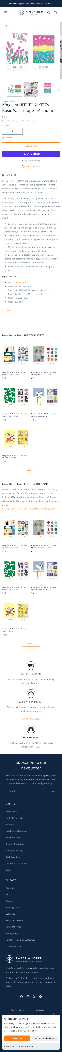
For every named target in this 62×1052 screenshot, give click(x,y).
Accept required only (44, 1038)
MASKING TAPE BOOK (44, 508)
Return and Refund (15, 920)
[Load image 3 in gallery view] (47, 89)
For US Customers (14, 946)
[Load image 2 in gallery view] (31, 89)
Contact (9, 901)
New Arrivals (11, 811)
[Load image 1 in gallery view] (14, 89)
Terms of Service (25, 1046)
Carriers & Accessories (16, 863)
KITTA (5, 508)
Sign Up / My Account (31, 718)
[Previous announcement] (5, 4)
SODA (12, 508)
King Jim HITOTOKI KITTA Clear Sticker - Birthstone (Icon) (43, 373)
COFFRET (28, 508)
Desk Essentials (13, 857)
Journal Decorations (15, 844)
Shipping (16, 121)
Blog (8, 870)
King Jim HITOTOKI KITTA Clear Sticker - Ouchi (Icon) (14, 373)
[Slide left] (3, 90)
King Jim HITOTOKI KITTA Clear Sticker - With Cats (14, 456)
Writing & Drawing (14, 850)
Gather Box (11, 914)
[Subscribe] (53, 791)
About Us (10, 888)
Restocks (10, 824)
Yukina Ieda (20, 282)
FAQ (7, 894)
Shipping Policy (13, 907)
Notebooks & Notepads (16, 831)
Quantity (5, 125)
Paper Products (13, 837)
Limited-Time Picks (14, 818)
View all (31, 469)
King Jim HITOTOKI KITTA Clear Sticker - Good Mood (14, 415)
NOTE (19, 508)
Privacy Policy (10, 1046)
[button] (6, 12)
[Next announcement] (56, 4)
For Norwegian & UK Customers (20, 940)
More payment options (31, 161)
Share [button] (8, 310)
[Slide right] (59, 90)
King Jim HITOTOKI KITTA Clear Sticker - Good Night (43, 415)
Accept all (17, 1038)
